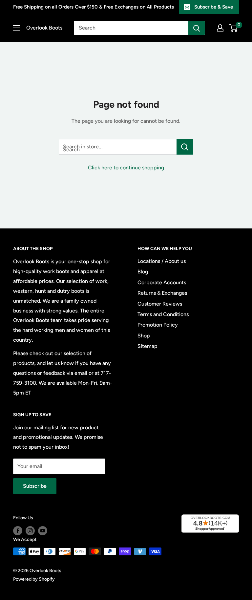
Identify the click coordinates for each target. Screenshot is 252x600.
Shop (143, 335)
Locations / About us (161, 261)
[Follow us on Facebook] (17, 530)
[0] (233, 28)
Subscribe (35, 486)
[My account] (220, 28)
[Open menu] (16, 28)
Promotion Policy (157, 325)
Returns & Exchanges (162, 293)
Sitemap (147, 346)
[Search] (196, 28)
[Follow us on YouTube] (42, 530)
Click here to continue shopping (126, 167)
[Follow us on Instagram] (30, 530)
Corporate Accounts (161, 282)
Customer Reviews (159, 304)
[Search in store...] (185, 147)
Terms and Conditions (163, 314)
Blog (142, 271)
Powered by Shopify (34, 579)
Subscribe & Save (213, 7)
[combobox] (131, 28)
